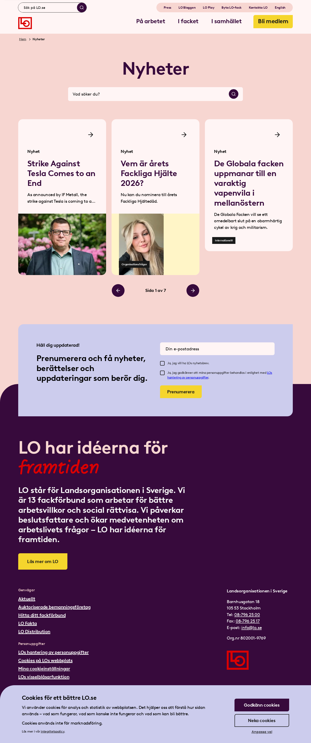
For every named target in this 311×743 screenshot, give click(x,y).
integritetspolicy (52, 731)
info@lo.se (251, 627)
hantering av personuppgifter (187, 377)
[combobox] (52, 7)
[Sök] (82, 7)
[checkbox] (162, 363)
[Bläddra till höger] (192, 290)
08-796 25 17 (248, 621)
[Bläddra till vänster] (118, 290)
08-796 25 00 (247, 614)
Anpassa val (262, 732)
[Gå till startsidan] (25, 23)
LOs (269, 373)
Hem (22, 39)
